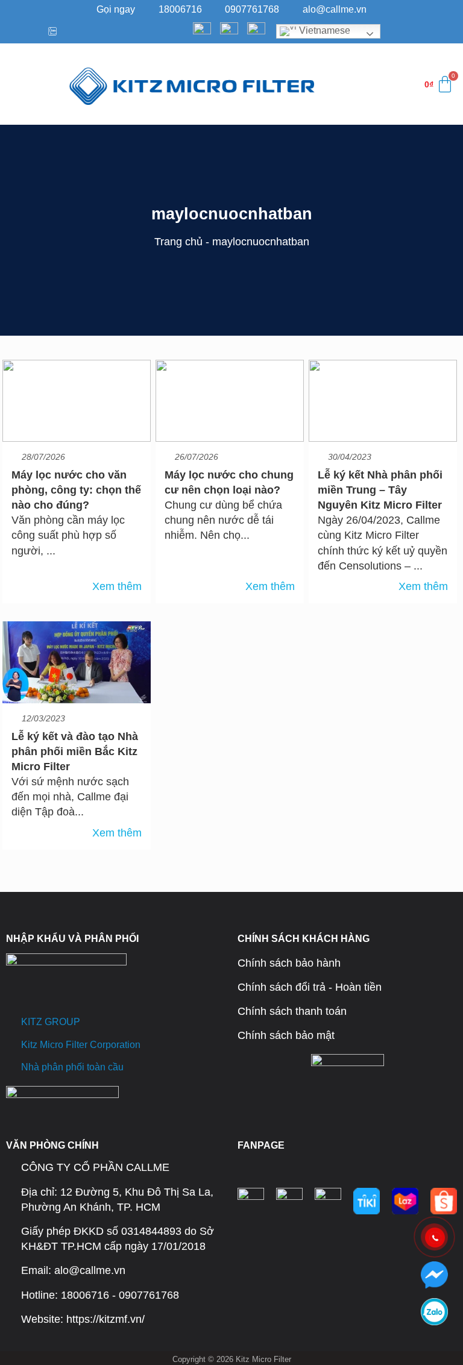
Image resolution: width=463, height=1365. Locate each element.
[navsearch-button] (339, 84)
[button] (18, 84)
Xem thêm (117, 586)
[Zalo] (49, 31)
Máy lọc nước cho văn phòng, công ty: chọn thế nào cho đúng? (76, 490)
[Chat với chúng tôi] (434, 1274)
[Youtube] (31, 31)
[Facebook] (12, 31)
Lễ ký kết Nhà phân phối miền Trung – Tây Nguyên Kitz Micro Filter (380, 490)
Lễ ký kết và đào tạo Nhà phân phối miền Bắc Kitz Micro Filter (74, 751)
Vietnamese (323, 31)
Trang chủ (178, 242)
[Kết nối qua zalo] (434, 1311)
